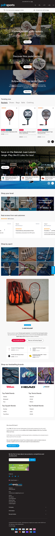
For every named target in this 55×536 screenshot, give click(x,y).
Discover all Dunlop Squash (35, 340)
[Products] (53, 5)
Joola (31, 411)
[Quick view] (17, 108)
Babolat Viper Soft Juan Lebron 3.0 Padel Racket (31, 177)
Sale (32, 1)
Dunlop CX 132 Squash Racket (17, 348)
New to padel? (8, 202)
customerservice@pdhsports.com (16, 493)
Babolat (32, 396)
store (20, 10)
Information (12, 510)
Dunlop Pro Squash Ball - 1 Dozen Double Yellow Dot (39, 355)
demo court (42, 10)
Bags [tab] (18, 102)
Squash (23, 253)
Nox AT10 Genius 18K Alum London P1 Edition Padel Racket (27, 132)
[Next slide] (52, 141)
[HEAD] (28, 378)
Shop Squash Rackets (18, 340)
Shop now (27, 42)
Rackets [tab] (4, 102)
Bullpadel (5, 399)
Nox (4, 402)
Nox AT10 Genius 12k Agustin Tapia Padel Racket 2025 (45, 132)
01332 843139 (12, 489)
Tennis (41, 253)
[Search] (35, 5)
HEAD (31, 399)
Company (11, 507)
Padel (5, 253)
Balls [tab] (23, 102)
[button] (4, 229)
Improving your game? (26, 201)
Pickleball (6, 267)
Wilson (31, 402)
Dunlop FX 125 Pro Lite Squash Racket (39, 348)
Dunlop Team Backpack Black (17, 354)
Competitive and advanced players (45, 201)
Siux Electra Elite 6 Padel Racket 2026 (9, 131)
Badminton (43, 267)
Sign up (32, 459)
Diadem (32, 409)
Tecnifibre (6, 414)
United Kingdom (13, 480)
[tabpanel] (27, 124)
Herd (14, 525)
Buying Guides (12, 514)
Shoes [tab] (11, 102)
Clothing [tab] (30, 102)
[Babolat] (46, 378)
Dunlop (5, 409)
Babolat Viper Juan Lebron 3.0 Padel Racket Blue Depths (11, 177)
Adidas (5, 396)
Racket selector (12, 445)
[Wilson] (10, 378)
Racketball (24, 267)
